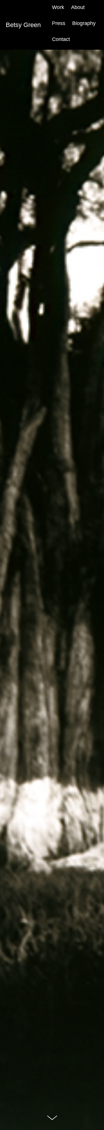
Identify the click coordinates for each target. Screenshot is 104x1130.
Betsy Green (23, 24)
